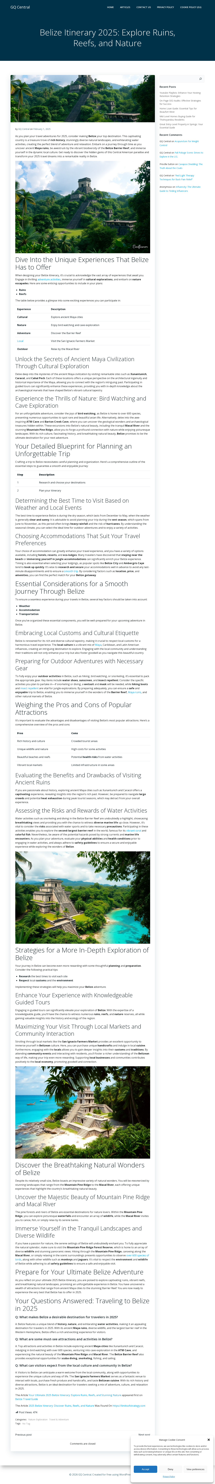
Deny (170, 1469)
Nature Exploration (38, 1419)
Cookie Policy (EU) (190, 7)
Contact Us (143, 7)
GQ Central (23, 128)
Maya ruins (134, 692)
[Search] (200, 78)
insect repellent (29, 688)
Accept (145, 1469)
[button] (208, 1439)
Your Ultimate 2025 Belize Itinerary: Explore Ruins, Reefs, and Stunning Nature (75, 1395)
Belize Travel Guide (26, 1399)
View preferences (195, 1469)
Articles (125, 7)
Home (110, 7)
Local (20, 341)
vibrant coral (133, 830)
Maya (98, 645)
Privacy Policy (169, 1476)
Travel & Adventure (59, 1419)
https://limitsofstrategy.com (129, 1405)
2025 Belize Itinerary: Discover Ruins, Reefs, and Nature (61, 1405)
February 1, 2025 (42, 128)
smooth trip (71, 571)
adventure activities (49, 279)
